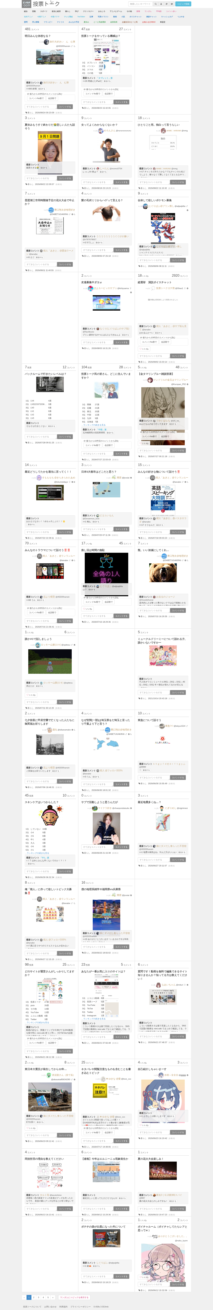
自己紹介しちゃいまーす (152, 1069)
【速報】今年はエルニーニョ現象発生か (104, 1158)
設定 (163, 22)
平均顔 (158, 11)
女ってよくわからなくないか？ (99, 124)
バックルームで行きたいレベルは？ (46, 373)
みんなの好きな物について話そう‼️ (159, 471)
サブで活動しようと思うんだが (99, 802)
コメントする (65, 107)
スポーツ (43, 11)
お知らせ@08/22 (148, 22)
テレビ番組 (68, 17)
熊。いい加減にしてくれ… (153, 550)
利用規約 (63, 1307)
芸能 (34, 11)
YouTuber (81, 17)
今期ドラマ (55, 17)
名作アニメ (28, 17)
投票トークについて (32, 1307)
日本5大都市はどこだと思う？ (99, 471)
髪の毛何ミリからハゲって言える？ (102, 200)
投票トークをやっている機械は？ (100, 35)
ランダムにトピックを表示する (74, 1297)
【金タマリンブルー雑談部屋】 (156, 373)
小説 (123, 17)
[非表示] (59, 113)
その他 (129, 11)
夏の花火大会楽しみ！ (151, 1158)
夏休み (86, 22)
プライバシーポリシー (80, 1307)
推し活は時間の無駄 (93, 550)
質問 (26, 22)
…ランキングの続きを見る (93, 425)
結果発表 (113, 22)
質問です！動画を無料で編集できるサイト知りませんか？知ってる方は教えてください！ (162, 975)
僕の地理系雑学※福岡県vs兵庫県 (101, 889)
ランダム (148, 11)
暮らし (67, 11)
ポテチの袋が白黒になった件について (103, 1226)
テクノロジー (88, 11)
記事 (91, 17)
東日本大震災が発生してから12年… (46, 1069)
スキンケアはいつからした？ (42, 802)
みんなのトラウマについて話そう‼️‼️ (47, 550)
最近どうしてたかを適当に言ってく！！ (48, 471)
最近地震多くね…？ (149, 802)
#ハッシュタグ (167, 17)
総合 (26, 11)
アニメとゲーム (116, 11)
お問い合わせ (50, 1307)
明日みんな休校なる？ (38, 35)
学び (77, 11)
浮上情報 (35, 22)
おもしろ (101, 11)
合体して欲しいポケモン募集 (155, 200)
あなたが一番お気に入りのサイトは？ (103, 971)
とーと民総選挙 (100, 22)
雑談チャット (151, 17)
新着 (138, 11)
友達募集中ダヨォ (91, 282)
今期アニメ (41, 17)
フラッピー (48, 22)
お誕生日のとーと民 (130, 22)
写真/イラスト (103, 17)
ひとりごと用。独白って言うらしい (159, 124)
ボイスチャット (136, 17)
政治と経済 (56, 11)
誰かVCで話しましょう (38, 639)
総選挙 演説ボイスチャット (155, 282)
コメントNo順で (36, 98)
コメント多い (171, 11)
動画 (115, 17)
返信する (41, 89)
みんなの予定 (74, 22)
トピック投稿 (183, 4)
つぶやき (181, 17)
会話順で (52, 98)
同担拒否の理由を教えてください (44, 1158)
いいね (145, 349)
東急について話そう (149, 720)
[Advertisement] (163, 45)
